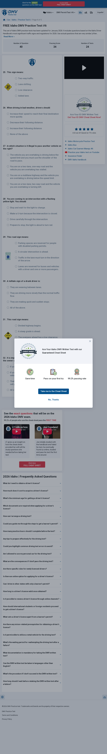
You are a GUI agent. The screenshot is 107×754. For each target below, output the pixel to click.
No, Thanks (53, 399)
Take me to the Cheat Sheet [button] (53, 391)
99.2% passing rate (77, 378)
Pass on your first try (54, 378)
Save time (30, 378)
